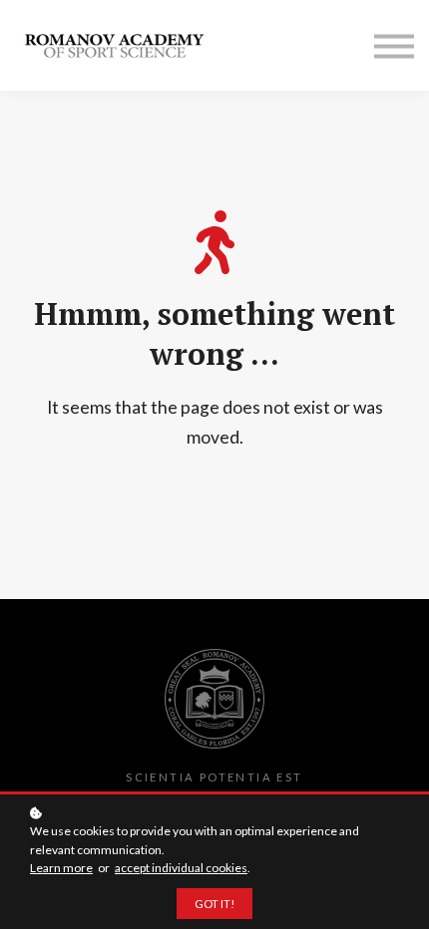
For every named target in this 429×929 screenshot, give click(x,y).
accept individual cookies (181, 867)
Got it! (214, 903)
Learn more (61, 867)
